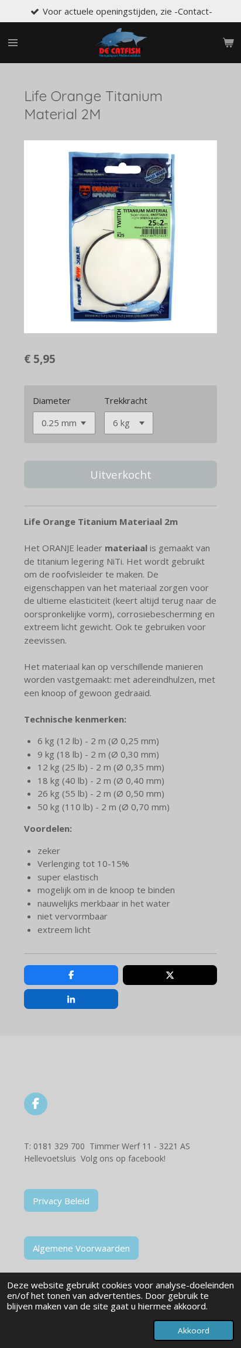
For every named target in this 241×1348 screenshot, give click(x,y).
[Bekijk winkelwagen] (228, 42)
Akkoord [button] (193, 1330)
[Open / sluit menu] (13, 42)
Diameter (52, 400)
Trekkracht (125, 400)
